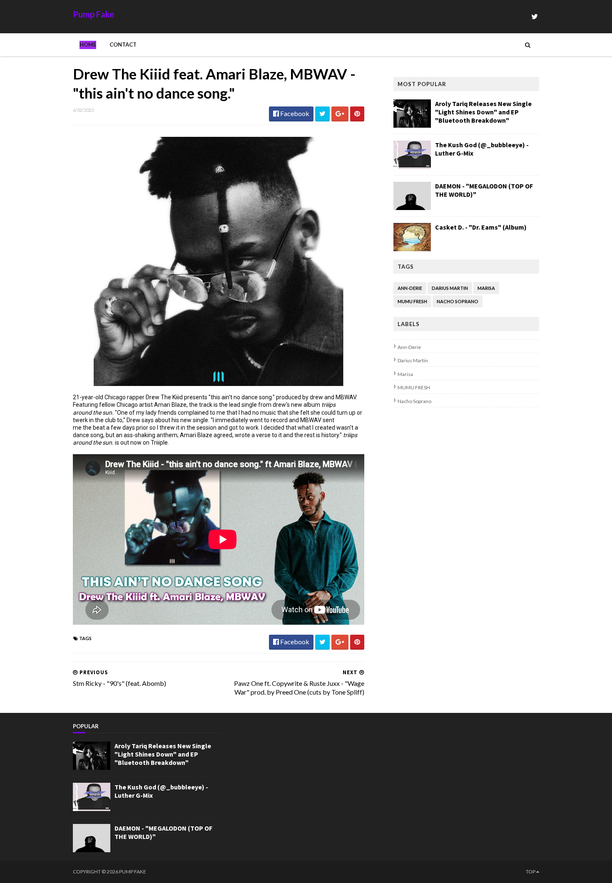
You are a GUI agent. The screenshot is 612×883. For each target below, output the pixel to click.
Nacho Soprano (457, 301)
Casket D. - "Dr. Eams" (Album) (481, 227)
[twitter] (534, 16)
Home (88, 44)
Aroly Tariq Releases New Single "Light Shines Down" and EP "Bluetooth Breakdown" (483, 111)
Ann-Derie (410, 288)
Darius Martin (450, 288)
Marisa (486, 288)
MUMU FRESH (412, 301)
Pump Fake (93, 14)
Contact (123, 44)
